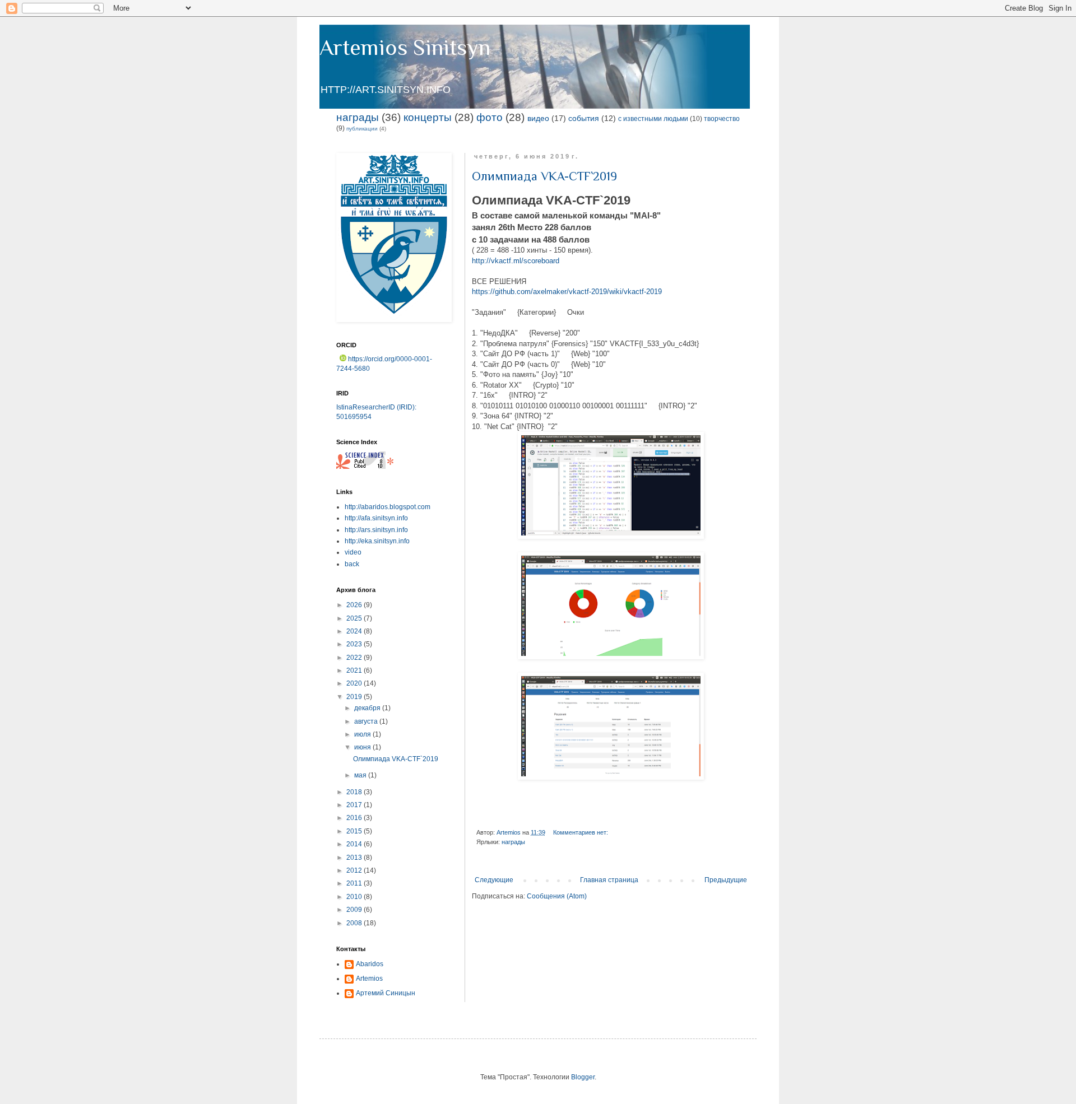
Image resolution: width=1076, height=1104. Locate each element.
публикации (362, 128)
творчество (722, 119)
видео (538, 118)
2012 (355, 870)
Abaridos (369, 964)
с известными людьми (653, 119)
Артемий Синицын (385, 993)
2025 (355, 618)
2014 (355, 844)
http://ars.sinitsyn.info (376, 530)
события (583, 118)
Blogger (583, 1077)
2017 (355, 805)
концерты (428, 117)
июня (363, 747)
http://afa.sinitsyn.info (376, 518)
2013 (355, 857)
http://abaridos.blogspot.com (387, 507)
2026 (355, 605)
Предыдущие (725, 880)
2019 (355, 697)
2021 (355, 670)
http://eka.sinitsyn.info (377, 541)
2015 (355, 831)
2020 (355, 683)
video (353, 552)
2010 (355, 897)
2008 (355, 923)
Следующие (494, 880)
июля (363, 734)
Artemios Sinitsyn (404, 47)
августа (366, 721)
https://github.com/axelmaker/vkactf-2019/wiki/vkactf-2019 (567, 291)
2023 (355, 644)
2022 (355, 658)
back (352, 564)
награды (357, 117)
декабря (368, 708)
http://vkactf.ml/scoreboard (515, 261)
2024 (355, 631)
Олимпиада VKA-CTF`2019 (544, 176)
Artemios (369, 978)
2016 (355, 818)
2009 (355, 910)
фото (489, 117)
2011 (355, 883)
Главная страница (609, 880)
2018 (355, 792)
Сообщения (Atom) (557, 896)
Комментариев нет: (581, 832)
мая (361, 775)
